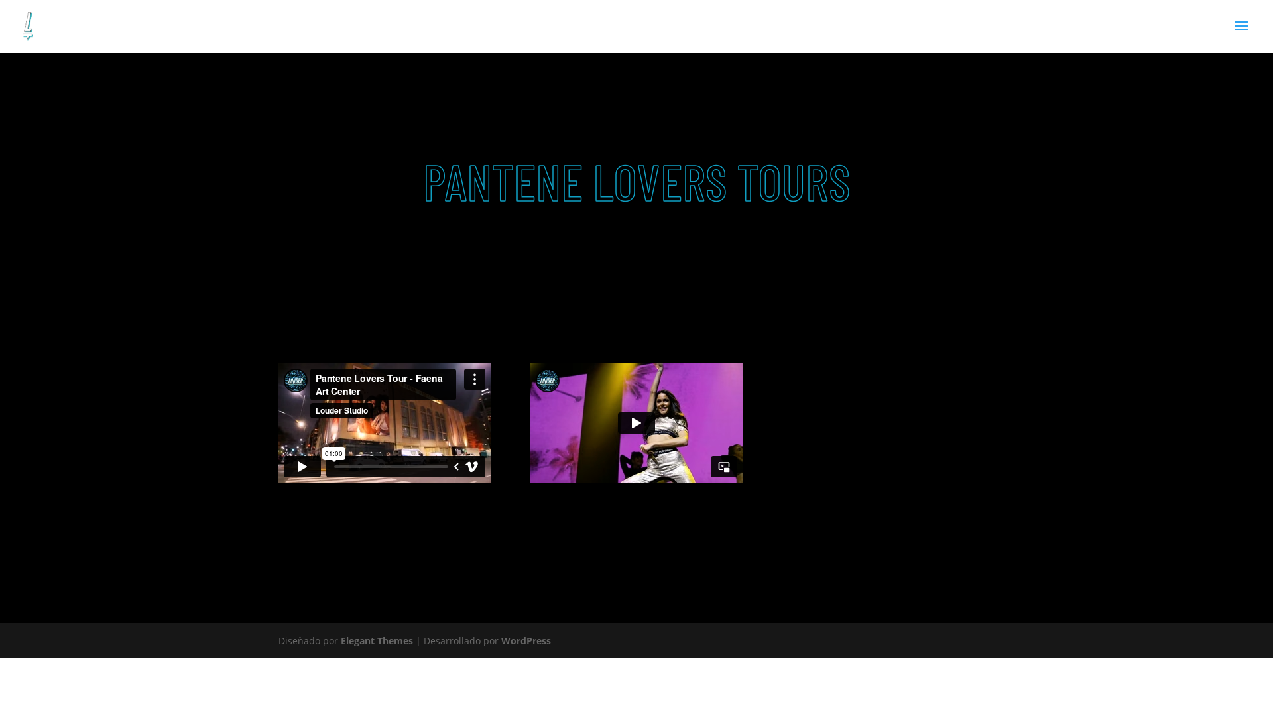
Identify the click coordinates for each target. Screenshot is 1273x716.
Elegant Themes (377, 640)
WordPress (526, 640)
